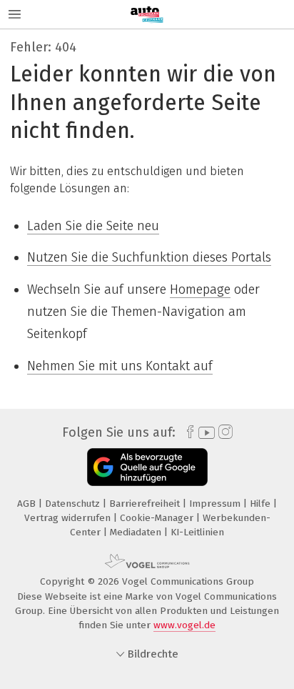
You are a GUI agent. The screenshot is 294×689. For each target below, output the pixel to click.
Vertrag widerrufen (68, 518)
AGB (28, 503)
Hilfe (261, 503)
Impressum (216, 503)
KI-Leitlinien (197, 532)
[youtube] (204, 433)
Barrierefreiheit (146, 503)
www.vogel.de (184, 625)
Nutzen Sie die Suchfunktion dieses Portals (149, 257)
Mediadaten (137, 532)
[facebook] (186, 432)
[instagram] (224, 432)
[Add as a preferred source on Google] (147, 467)
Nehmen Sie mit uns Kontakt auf (120, 366)
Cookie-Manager (158, 518)
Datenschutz (74, 503)
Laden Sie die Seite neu (93, 226)
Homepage (200, 289)
